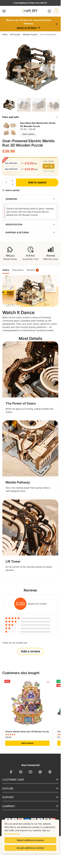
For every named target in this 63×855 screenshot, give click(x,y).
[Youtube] (30, 772)
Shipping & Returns (17, 232)
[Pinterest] (40, 772)
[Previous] (53, 117)
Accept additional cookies (30, 848)
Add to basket (37, 182)
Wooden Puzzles (30, 34)
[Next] (57, 117)
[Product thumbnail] (11, 128)
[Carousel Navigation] (54, 117)
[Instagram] (20, 772)
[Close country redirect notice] (57, 24)
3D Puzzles (15, 34)
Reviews (32, 270)
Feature (7, 788)
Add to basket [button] (27, 743)
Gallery (5, 270)
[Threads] (50, 772)
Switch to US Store (27, 27)
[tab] (6, 269)
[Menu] (6, 11)
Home (4, 34)
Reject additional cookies (30, 840)
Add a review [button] (30, 651)
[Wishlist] (48, 682)
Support (8, 797)
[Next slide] (53, 67)
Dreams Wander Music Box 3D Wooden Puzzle (27, 731)
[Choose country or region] (49, 11)
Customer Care (13, 779)
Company (8, 806)
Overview (11, 199)
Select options (28, 134)
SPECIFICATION (14, 224)
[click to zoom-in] (31, 67)
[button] (55, 11)
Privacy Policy (11, 833)
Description (18, 270)
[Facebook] (11, 772)
